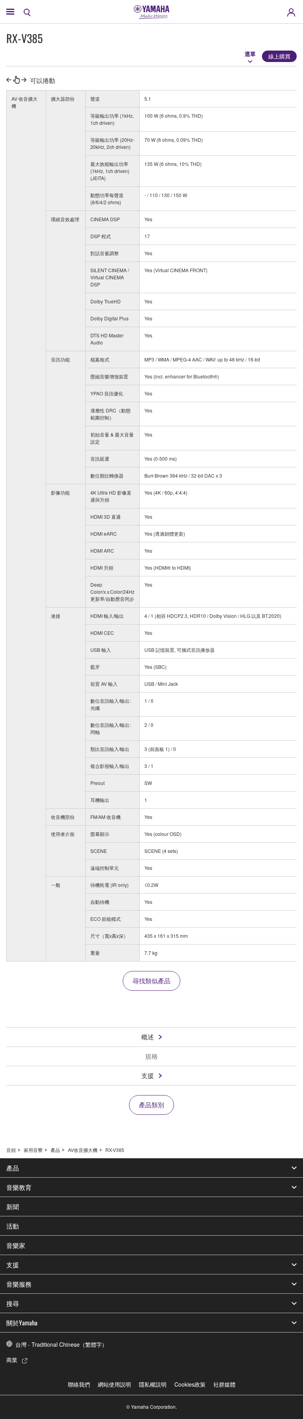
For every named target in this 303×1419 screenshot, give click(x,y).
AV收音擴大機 (82, 1149)
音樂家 (15, 1245)
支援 (147, 1075)
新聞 (12, 1206)
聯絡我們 (79, 1384)
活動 (12, 1226)
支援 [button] (12, 1264)
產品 (55, 1149)
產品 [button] (12, 1167)
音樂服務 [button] (19, 1284)
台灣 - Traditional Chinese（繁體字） (61, 1344)
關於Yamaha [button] (21, 1322)
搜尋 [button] (12, 1303)
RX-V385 (114, 1149)
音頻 (11, 1149)
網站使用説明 (114, 1384)
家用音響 (33, 1149)
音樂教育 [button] (19, 1187)
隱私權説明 (152, 1384)
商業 (11, 1360)
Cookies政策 (190, 1384)
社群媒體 (224, 1384)
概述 (147, 1036)
